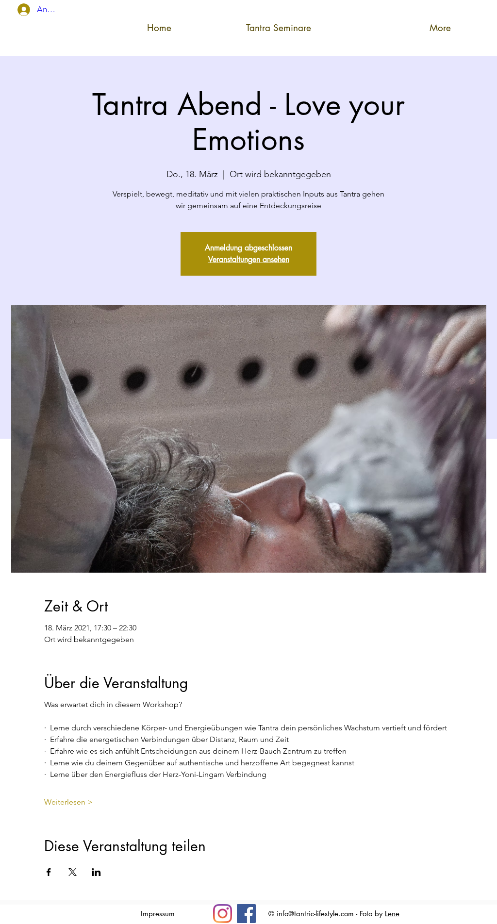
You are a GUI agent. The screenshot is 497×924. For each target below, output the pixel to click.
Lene (392, 913)
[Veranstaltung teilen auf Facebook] (48, 872)
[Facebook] (246, 913)
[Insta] (222, 913)
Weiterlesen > (68, 802)
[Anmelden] (18, 9)
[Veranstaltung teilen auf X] (72, 872)
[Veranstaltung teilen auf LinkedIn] (96, 872)
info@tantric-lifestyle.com (315, 913)
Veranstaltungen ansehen (248, 259)
